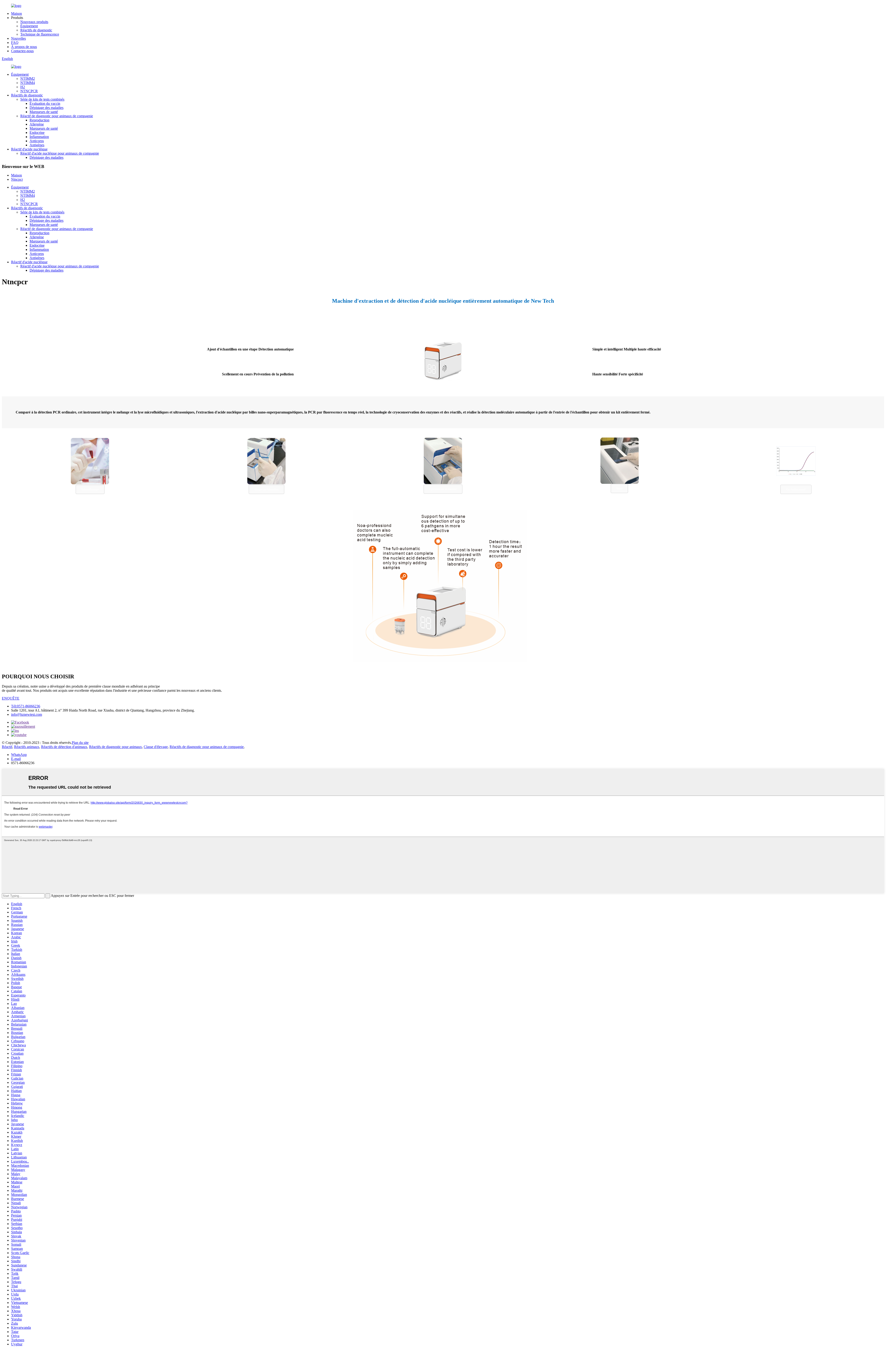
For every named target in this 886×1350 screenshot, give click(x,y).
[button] (90, 489)
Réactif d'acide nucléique (29, 149)
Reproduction (39, 120)
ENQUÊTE (10, 698)
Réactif (7, 747)
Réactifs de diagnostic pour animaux (115, 747)
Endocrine (37, 133)
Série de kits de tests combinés (42, 99)
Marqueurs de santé (44, 112)
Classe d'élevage (156, 747)
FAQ (14, 43)
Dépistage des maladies (46, 108)
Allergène (37, 124)
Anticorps (37, 141)
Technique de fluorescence (39, 34)
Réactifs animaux (26, 747)
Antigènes (37, 145)
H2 (22, 87)
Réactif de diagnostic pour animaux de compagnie (56, 116)
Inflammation (39, 137)
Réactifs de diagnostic (36, 30)
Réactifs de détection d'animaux (64, 747)
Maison (16, 13)
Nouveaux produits (34, 22)
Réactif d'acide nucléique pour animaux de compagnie (59, 153)
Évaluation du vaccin (45, 103)
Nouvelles (18, 38)
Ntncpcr (17, 179)
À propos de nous (24, 47)
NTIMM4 (27, 83)
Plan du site (80, 743)
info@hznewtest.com (26, 714)
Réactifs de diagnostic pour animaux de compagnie (207, 747)
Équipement (29, 26)
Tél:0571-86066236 (25, 706)
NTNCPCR (29, 91)
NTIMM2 (27, 79)
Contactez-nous (22, 51)
